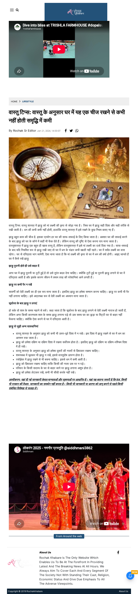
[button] (11, 9)
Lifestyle (28, 101)
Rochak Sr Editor (25, 130)
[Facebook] (118, 552)
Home (14, 101)
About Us (45, 552)
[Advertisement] (69, 418)
